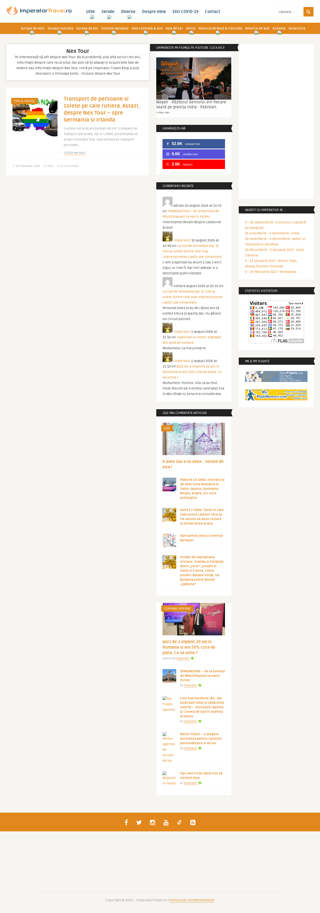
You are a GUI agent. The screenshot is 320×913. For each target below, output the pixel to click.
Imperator (182, 240)
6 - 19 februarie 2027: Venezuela (270, 272)
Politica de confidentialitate (192, 900)
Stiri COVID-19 (185, 11)
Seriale (108, 11)
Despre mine (154, 11)
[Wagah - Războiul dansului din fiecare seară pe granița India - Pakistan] (193, 78)
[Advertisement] (77, 218)
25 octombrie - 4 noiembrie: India (272, 233)
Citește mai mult (75, 153)
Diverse (128, 11)
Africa (190, 28)
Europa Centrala (60, 28)
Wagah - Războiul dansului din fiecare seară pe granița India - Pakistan (191, 105)
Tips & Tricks (24, 101)
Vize (167, 428)
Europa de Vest (32, 28)
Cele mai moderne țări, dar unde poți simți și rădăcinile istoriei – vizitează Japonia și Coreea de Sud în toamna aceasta (202, 707)
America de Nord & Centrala (220, 28)
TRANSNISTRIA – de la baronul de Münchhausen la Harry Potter (202, 675)
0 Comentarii (69, 166)
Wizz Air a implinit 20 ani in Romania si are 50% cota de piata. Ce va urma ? (192, 371)
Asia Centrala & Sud (147, 28)
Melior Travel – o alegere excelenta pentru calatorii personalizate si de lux (201, 738)
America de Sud (257, 28)
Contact (212, 11)
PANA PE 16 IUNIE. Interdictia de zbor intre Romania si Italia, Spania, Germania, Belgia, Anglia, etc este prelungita (202, 489)
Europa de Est (87, 28)
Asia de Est (174, 28)
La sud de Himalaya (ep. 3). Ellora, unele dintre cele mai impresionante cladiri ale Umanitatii (192, 251)
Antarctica (297, 28)
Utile (90, 11)
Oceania (279, 28)
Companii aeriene (177, 609)
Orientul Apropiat (114, 28)
